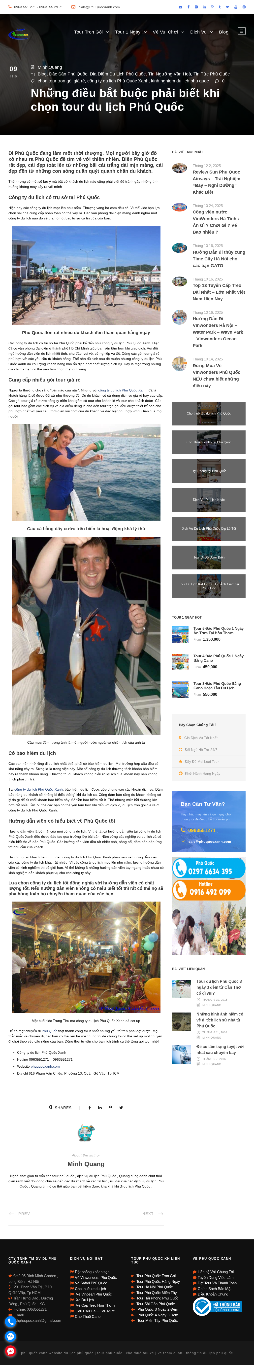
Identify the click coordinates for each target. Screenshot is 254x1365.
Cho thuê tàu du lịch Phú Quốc (209, 413)
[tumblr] (220, 7)
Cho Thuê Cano (87, 1316)
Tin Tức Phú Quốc (211, 73)
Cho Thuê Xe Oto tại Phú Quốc (209, 442)
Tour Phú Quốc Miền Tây (156, 1293)
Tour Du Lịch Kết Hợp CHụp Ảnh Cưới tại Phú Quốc (209, 586)
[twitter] (227, 7)
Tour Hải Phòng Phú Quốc (157, 1298)
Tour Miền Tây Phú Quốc (157, 1320)
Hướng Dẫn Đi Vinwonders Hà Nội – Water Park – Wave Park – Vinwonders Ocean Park (218, 332)
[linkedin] (204, 7)
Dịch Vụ (198, 32)
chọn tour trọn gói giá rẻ (61, 80)
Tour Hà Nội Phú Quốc (154, 1287)
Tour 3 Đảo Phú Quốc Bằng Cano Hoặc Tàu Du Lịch (217, 685)
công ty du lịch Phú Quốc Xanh (118, 80)
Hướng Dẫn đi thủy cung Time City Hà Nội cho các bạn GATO (219, 259)
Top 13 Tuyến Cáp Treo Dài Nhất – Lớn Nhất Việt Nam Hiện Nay (219, 292)
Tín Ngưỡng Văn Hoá (169, 73)
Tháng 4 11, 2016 (214, 1032)
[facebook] (189, 7)
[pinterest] (212, 7)
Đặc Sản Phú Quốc (68, 73)
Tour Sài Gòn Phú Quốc (155, 1304)
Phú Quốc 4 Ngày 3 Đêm (157, 1315)
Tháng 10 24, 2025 (208, 206)
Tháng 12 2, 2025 (207, 166)
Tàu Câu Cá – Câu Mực (95, 1311)
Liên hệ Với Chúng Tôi (216, 1272)
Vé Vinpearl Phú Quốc (93, 1294)
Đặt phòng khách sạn (92, 1272)
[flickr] (196, 7)
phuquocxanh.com (45, 1066)
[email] (180, 7)
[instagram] (244, 7)
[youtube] (235, 7)
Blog (223, 32)
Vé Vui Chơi (165, 32)
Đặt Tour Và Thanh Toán (217, 1283)
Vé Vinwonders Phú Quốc (96, 1277)
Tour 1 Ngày (128, 32)
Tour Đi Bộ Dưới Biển (208, 557)
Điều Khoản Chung (213, 1294)
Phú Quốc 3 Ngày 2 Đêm (157, 1309)
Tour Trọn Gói (88, 32)
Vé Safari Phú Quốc (91, 1283)
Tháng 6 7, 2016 (214, 1058)
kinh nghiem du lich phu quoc (180, 80)
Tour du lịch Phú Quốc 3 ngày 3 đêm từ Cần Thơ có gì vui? (219, 987)
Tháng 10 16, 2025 (208, 246)
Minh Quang (50, 67)
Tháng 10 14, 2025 (208, 359)
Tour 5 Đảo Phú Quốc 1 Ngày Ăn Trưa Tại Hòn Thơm (218, 630)
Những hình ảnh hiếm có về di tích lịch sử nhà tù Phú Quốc (219, 1020)
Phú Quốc (49, 1031)
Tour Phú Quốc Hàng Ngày (158, 1281)
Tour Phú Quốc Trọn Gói (156, 1276)
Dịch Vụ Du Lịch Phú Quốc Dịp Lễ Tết (209, 528)
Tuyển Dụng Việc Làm (216, 1277)
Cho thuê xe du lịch (90, 1289)
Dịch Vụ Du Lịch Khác (209, 500)
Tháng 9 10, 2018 (214, 999)
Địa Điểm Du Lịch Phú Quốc (118, 73)
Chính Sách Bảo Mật (214, 1289)
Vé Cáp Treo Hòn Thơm (95, 1305)
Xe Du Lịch (84, 1300)
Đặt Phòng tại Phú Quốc (208, 471)
